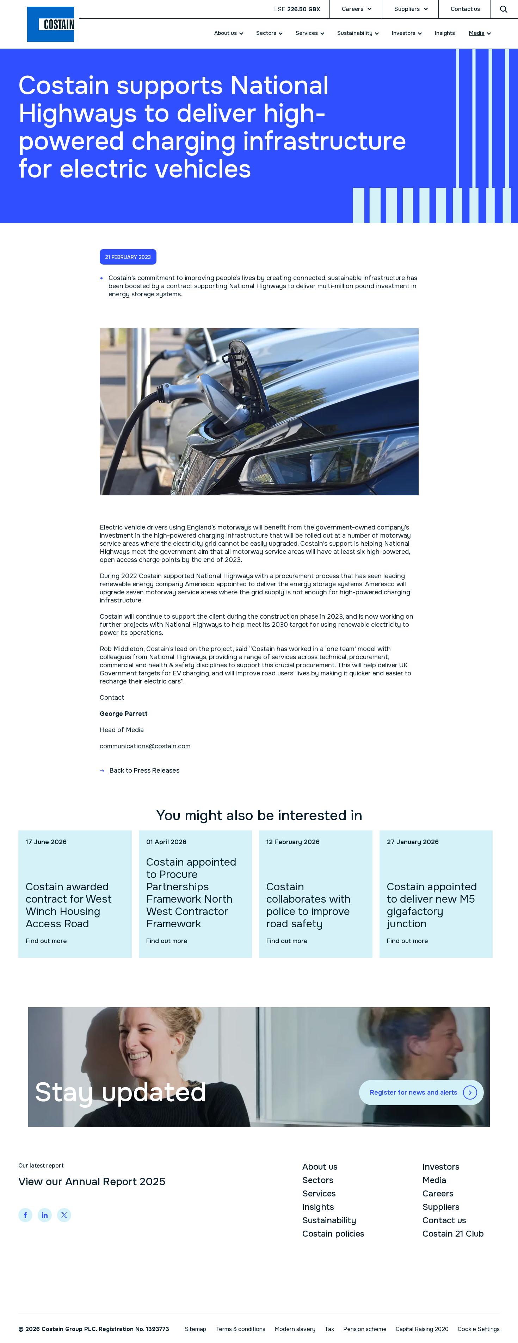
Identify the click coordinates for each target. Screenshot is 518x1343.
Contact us (465, 9)
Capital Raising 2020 (422, 1329)
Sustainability (354, 33)
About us (225, 33)
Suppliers (407, 9)
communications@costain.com (145, 746)
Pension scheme (365, 1329)
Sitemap (195, 1329)
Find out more (46, 941)
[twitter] (64, 1215)
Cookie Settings (479, 1329)
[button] (128, 257)
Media (477, 33)
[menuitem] (224, 33)
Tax (329, 1329)
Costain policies (333, 1233)
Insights (445, 33)
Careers (352, 9)
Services (307, 33)
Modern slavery (295, 1329)
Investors (403, 33)
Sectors (266, 33)
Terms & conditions (240, 1329)
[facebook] (25, 1215)
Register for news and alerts (413, 1092)
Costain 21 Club (453, 1233)
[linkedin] (45, 1215)
